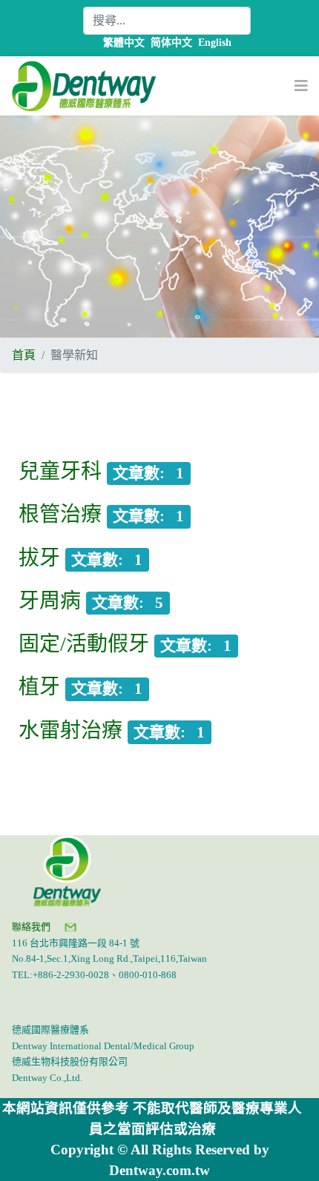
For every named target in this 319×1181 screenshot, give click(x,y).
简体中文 (171, 42)
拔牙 (39, 557)
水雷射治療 (70, 730)
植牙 (39, 686)
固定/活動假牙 (84, 643)
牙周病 (50, 600)
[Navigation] (301, 86)
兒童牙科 (60, 471)
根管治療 (60, 514)
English (214, 42)
